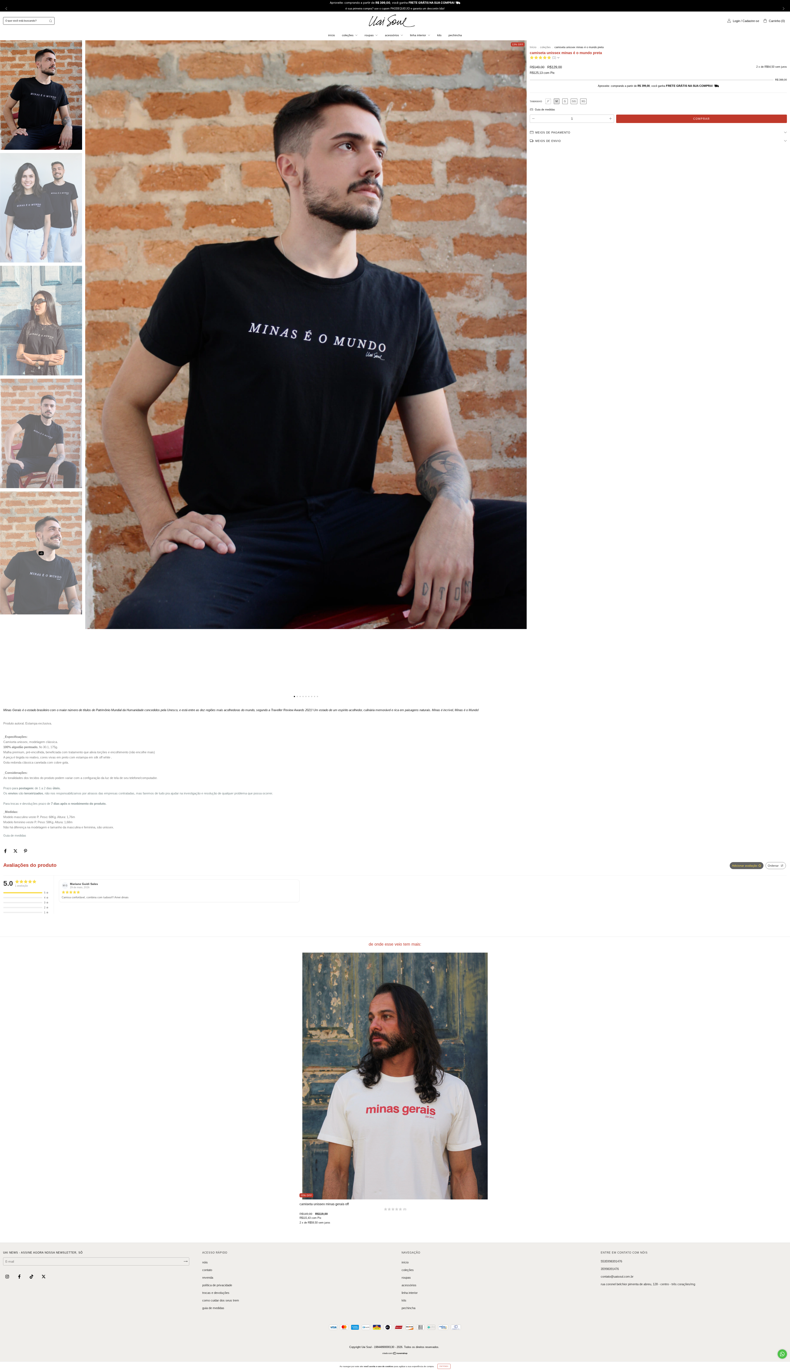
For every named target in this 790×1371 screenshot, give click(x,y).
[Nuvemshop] (395, 1353)
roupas (369, 35)
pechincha (455, 35)
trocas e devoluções (215, 1292)
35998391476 (610, 1269)
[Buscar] (50, 20)
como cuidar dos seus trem (220, 1300)
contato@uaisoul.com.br (617, 1276)
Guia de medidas (14, 835)
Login (736, 21)
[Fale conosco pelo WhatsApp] (782, 1354)
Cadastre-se (750, 21)
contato (207, 1270)
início (331, 35)
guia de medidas (213, 1308)
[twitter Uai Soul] (44, 1276)
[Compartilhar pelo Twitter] (15, 851)
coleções (348, 35)
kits (439, 35)
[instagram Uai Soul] (7, 1276)
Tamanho (536, 101)
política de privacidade (217, 1285)
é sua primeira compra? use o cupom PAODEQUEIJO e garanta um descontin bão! (395, 8)
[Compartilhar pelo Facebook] (5, 851)
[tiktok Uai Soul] (31, 1276)
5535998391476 (611, 1261)
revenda (207, 1277)
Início (533, 47)
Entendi (444, 1366)
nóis (205, 1262)
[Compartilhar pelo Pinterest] (25, 851)
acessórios (392, 35)
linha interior (418, 35)
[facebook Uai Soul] (19, 1276)
